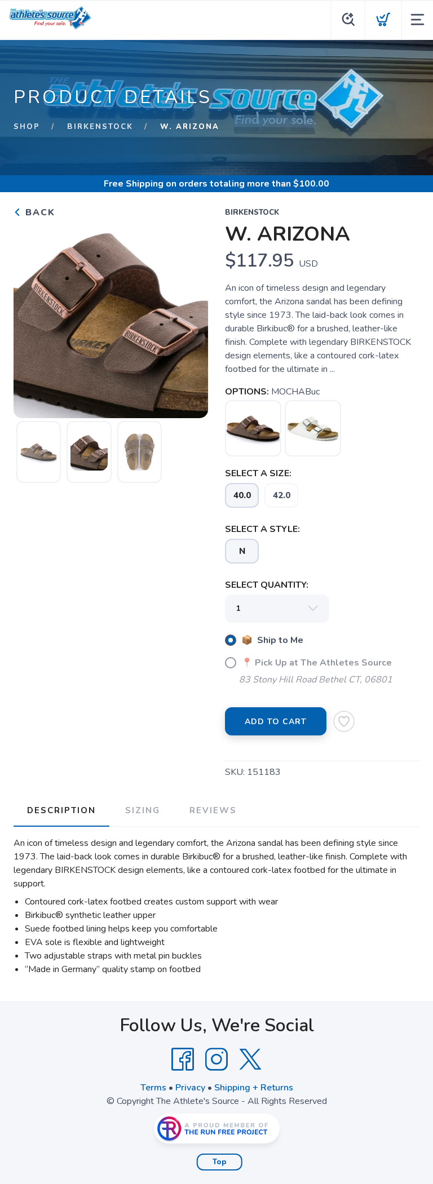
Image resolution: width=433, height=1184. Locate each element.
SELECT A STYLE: (262, 529)
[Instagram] (216, 1059)
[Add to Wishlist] (344, 721)
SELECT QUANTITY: (266, 585)
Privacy (190, 1087)
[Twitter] (250, 1059)
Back (38, 212)
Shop (27, 127)
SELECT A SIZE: (258, 473)
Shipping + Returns (253, 1087)
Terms (153, 1087)
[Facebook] (183, 1059)
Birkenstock (100, 127)
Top (220, 1162)
